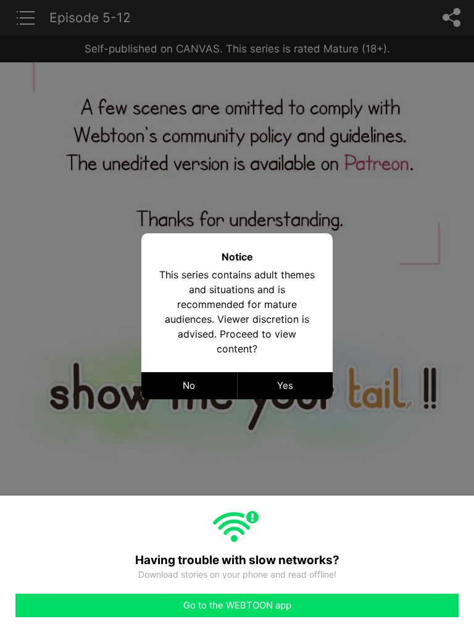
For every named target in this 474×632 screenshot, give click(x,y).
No (189, 385)
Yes (285, 385)
